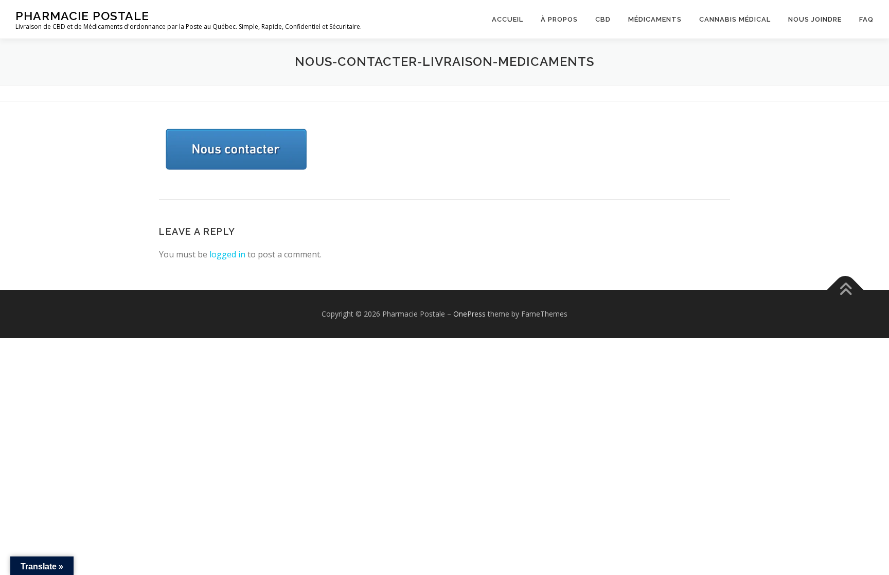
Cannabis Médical (735, 19)
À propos (559, 19)
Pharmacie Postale (82, 16)
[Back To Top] (845, 290)
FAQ (866, 19)
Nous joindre (815, 19)
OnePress (469, 314)
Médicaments (655, 19)
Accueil (507, 19)
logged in (227, 254)
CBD (603, 19)
